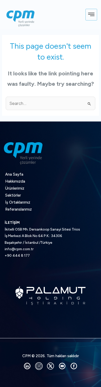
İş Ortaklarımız (17, 202)
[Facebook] (74, 366)
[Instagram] (39, 366)
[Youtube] (62, 366)
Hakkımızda (15, 181)
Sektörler (13, 195)
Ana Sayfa (14, 174)
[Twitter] (50, 366)
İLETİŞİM (12, 222)
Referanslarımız (18, 209)
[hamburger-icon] (91, 15)
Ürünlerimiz (14, 188)
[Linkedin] (27, 366)
